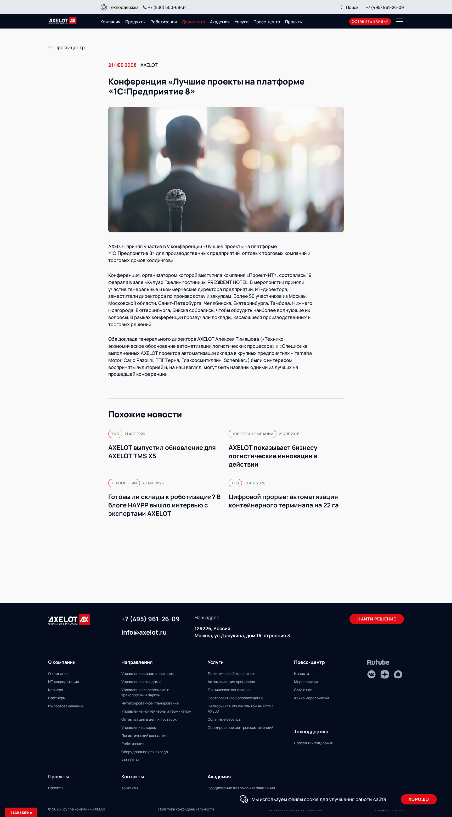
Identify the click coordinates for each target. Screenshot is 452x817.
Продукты (135, 22)
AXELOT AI (130, 759)
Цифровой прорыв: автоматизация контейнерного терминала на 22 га (284, 501)
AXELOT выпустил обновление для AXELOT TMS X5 (162, 451)
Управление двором (139, 727)
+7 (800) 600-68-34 (167, 7)
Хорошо (419, 799)
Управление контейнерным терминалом (156, 711)
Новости (301, 673)
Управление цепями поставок (147, 673)
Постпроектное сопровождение (235, 697)
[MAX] (398, 674)
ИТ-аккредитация (63, 681)
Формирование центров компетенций (240, 727)
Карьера (55, 689)
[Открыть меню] (400, 21)
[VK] (371, 674)
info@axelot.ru (144, 632)
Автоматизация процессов (231, 681)
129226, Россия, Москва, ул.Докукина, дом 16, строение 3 (242, 632)
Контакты (129, 787)
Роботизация (163, 22)
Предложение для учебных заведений (241, 787)
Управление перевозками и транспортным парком (145, 692)
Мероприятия (306, 681)
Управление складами (141, 681)
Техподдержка (124, 7)
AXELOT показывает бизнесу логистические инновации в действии (273, 455)
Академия (220, 22)
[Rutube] (378, 662)
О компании (58, 673)
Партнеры (57, 697)
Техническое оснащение (229, 689)
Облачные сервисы (224, 719)
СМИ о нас (303, 689)
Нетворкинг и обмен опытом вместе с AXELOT (241, 708)
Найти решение (376, 619)
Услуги (241, 22)
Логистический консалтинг (145, 735)
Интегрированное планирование (150, 703)
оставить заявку (370, 21)
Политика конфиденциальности (186, 809)
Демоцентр (193, 22)
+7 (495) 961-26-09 (385, 7)
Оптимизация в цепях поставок (149, 719)
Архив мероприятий (311, 697)
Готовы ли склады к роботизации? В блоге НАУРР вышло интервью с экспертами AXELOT (164, 505)
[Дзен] (385, 674)
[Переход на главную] (62, 21)
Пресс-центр (266, 22)
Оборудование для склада (144, 751)
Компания (110, 22)
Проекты (294, 22)
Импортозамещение (65, 705)
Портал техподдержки (313, 742)
